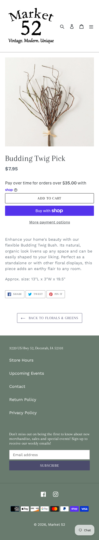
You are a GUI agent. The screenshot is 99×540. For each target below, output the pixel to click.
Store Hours (21, 360)
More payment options (49, 222)
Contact (17, 386)
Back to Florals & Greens (53, 318)
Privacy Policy (23, 412)
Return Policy (22, 399)
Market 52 (56, 524)
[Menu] (91, 26)
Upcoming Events (26, 373)
